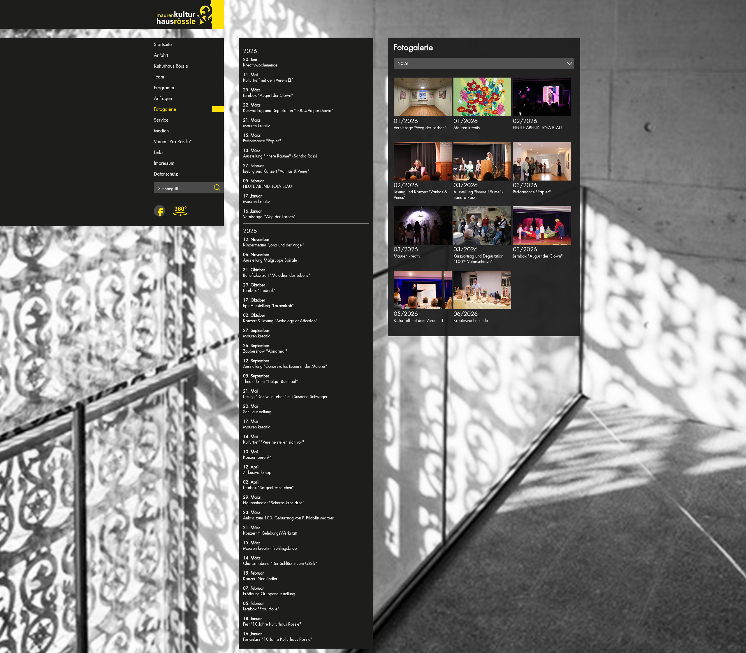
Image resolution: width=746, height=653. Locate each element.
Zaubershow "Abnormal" (265, 351)
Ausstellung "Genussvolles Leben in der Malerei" (285, 366)
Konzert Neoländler (260, 578)
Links (158, 152)
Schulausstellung (257, 411)
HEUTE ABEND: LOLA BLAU (267, 186)
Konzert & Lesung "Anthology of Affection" (280, 320)
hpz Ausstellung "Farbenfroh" (268, 305)
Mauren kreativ (256, 125)
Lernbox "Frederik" (259, 290)
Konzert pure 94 (257, 457)
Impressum (164, 163)
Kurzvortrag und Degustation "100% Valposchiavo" (288, 110)
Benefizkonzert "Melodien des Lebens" (276, 275)
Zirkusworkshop (257, 472)
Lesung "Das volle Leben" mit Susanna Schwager (285, 396)
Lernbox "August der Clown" (268, 95)
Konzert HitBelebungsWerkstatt (270, 533)
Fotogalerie (165, 109)
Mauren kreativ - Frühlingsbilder (270, 548)
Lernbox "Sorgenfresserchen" (268, 487)
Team (159, 77)
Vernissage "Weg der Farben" (269, 216)
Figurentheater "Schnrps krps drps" (273, 502)
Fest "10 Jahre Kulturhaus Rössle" (272, 624)
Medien (161, 131)
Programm (164, 88)
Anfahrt (161, 55)
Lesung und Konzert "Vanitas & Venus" (276, 171)
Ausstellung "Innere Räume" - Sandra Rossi (280, 156)
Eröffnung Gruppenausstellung (269, 593)
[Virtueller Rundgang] (180, 211)
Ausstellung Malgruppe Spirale (270, 260)
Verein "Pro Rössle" (173, 142)
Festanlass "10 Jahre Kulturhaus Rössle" (277, 639)
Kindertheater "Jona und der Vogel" (273, 245)
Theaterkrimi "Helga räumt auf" (270, 381)
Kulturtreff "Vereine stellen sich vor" (273, 442)
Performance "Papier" (262, 140)
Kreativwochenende (260, 65)
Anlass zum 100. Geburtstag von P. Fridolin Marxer (288, 518)
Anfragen (163, 98)
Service (161, 120)
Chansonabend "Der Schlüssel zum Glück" (280, 563)
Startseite (163, 44)
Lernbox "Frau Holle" (261, 609)
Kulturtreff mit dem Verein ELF (268, 80)
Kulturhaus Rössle (171, 66)
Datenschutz (166, 174)
